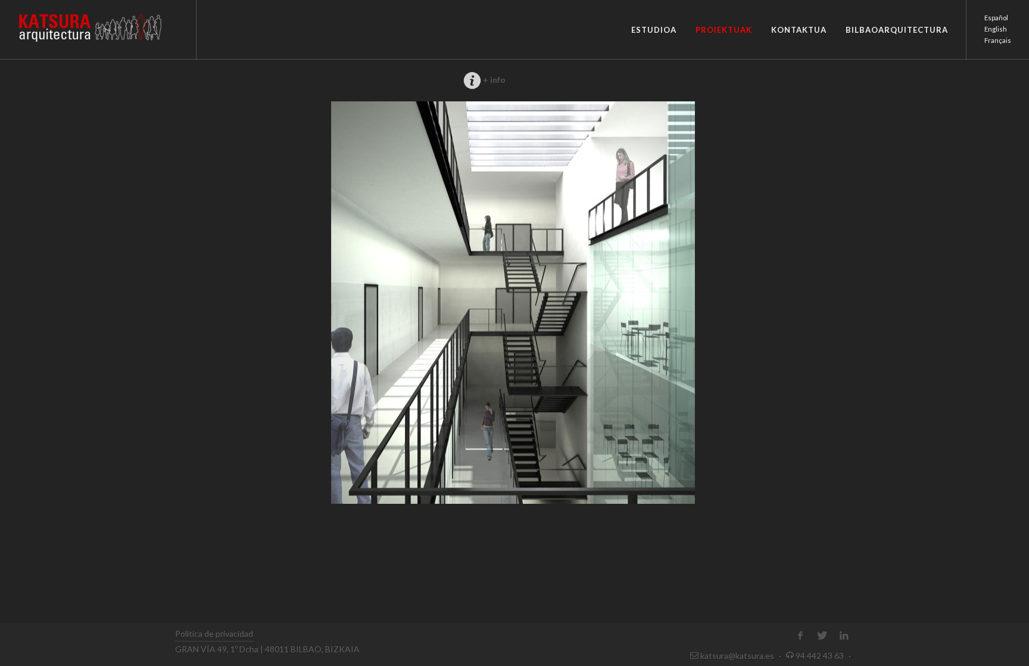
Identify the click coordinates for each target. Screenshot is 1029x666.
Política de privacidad (214, 633)
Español (996, 17)
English (995, 29)
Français (997, 40)
